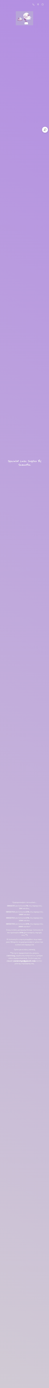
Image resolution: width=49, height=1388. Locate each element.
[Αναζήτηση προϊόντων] (44, 129)
